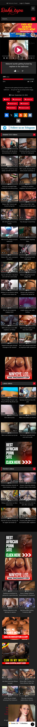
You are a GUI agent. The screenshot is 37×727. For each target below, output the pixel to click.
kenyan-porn (13, 103)
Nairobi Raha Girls (10, 714)
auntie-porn (17, 99)
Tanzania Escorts (11, 712)
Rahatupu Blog (26, 720)
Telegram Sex (10, 707)
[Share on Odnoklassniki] (25, 115)
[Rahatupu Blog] (15, 11)
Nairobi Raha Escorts (24, 707)
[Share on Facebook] (7, 115)
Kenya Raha (18, 722)
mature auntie (25, 107)
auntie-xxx (29, 99)
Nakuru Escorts (24, 714)
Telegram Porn (11, 709)
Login (21, 3)
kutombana (12, 107)
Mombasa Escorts (25, 712)
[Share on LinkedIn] (16, 115)
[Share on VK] (30, 115)
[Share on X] (11, 115)
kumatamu (25, 103)
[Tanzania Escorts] (18, 379)
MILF (7, 99)
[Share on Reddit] (21, 115)
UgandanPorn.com (25, 709)
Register (27, 3)
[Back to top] (31, 721)
